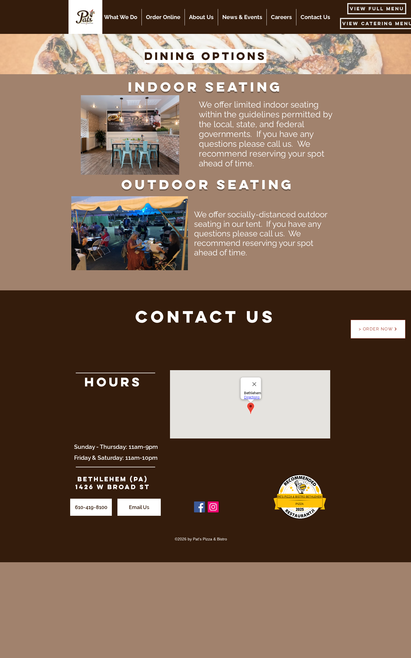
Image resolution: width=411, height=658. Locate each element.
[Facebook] (199, 506)
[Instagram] (213, 506)
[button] (120, 17)
